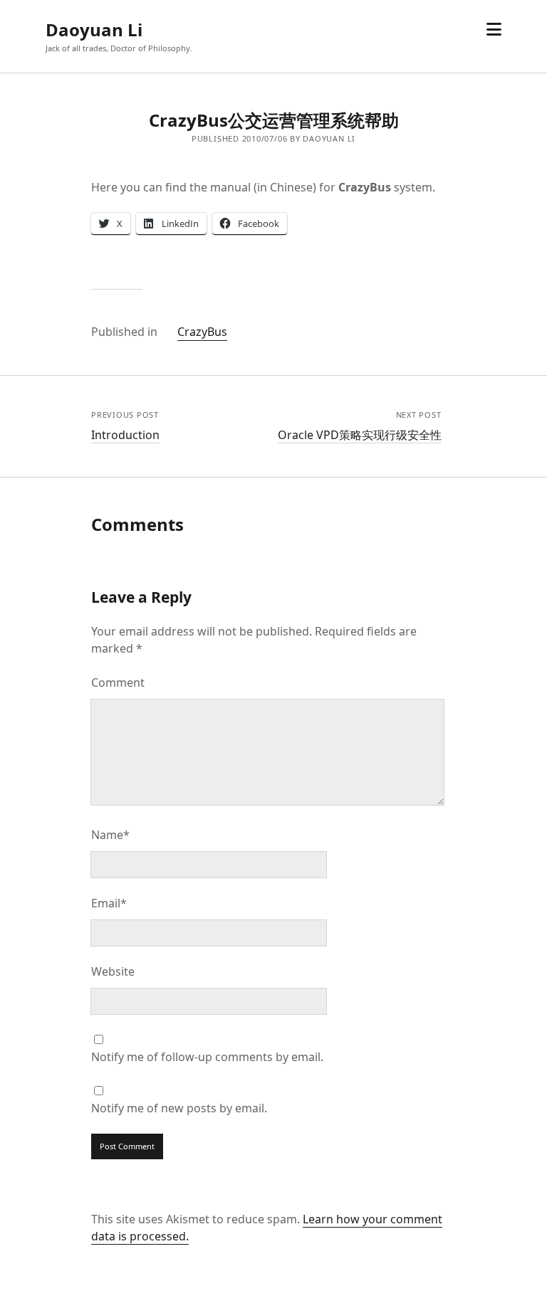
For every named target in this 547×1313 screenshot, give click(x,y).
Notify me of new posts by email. (179, 1108)
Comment (118, 682)
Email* (109, 903)
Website (113, 971)
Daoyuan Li (94, 29)
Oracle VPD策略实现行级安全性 (360, 435)
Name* (110, 835)
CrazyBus (202, 331)
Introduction (125, 435)
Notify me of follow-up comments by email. (207, 1057)
